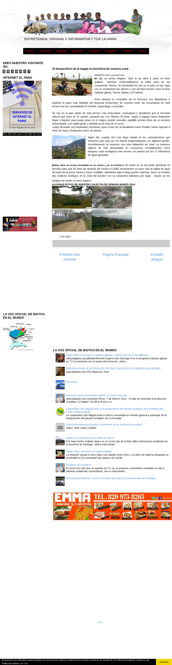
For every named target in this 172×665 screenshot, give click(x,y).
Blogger (100, 622)
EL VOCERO (94, 51)
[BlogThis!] (63, 236)
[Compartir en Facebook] (67, 236)
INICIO (142, 51)
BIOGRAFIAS (111, 51)
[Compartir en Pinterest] (69, 236)
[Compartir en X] (65, 236)
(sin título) (71, 382)
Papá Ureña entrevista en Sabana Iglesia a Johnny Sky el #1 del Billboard (107, 355)
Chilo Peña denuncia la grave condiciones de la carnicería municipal (104, 424)
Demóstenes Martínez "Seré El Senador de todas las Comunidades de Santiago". (111, 478)
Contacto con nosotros (78, 464)
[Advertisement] (71, 306)
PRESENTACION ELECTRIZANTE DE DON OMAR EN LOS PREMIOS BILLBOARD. (113, 368)
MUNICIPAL (77, 51)
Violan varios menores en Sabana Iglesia (89, 451)
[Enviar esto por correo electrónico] (60, 236)
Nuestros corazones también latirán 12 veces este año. (97, 395)
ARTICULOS (44, 51)
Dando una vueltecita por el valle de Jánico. (90, 438)
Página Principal (115, 254)
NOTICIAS (128, 51)
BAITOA (30, 51)
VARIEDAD (61, 51)
